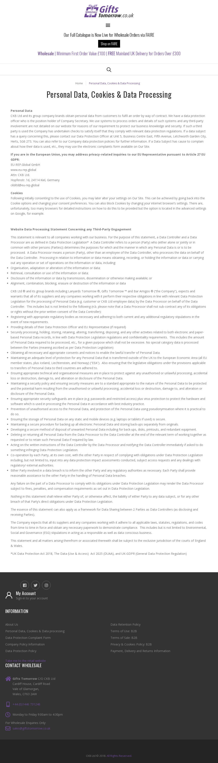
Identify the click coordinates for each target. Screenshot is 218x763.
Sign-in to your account (32, 598)
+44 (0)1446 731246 (26, 704)
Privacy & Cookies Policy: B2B (131, 644)
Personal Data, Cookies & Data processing (35, 631)
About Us (11, 624)
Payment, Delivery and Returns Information (140, 651)
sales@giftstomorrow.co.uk (31, 728)
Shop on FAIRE (109, 43)
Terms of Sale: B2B (123, 638)
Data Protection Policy (20, 651)
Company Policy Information (25, 644)
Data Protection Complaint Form (28, 638)
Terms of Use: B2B (123, 631)
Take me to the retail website (25, 661)
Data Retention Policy (125, 624)
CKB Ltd (91, 756)
